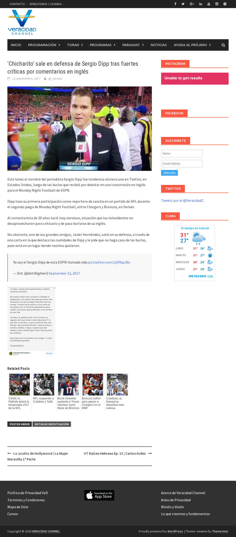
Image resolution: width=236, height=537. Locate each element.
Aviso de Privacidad (176, 500)
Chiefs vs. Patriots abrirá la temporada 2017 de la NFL (19, 403)
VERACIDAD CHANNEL (46, 531)
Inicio (16, 45)
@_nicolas (55, 78)
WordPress (175, 531)
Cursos (12, 513)
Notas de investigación (52, 424)
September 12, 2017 (64, 273)
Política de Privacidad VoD (27, 492)
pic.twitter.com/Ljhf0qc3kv (109, 262)
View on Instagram (197, 96)
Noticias (159, 45)
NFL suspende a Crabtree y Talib (43, 400)
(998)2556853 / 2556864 (45, 4)
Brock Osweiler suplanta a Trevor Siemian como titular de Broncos (68, 403)
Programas (101, 45)
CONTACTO (17, 4)
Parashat (131, 45)
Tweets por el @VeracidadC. (182, 200)
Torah (73, 45)
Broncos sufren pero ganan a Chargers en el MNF (91, 403)
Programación (42, 45)
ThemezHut (220, 531)
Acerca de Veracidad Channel (183, 492)
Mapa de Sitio (17, 506)
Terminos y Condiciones (26, 500)
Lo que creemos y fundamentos (185, 513)
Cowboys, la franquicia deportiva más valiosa (115, 403)
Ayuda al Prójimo (190, 45)
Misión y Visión (172, 506)
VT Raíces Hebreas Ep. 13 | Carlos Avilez (115, 453)
